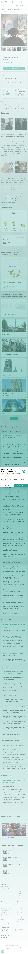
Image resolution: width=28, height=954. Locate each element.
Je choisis (7, 485)
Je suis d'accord (21, 485)
